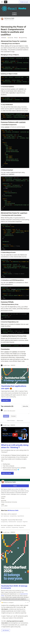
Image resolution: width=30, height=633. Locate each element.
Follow (15, 486)
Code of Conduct (11, 420)
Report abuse (20, 420)
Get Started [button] (6, 630)
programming (23, 37)
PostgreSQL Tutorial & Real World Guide (14, 520)
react (16, 37)
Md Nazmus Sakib (9, 18)
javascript (10, 37)
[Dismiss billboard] (28, 602)
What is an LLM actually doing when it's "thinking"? (14, 446)
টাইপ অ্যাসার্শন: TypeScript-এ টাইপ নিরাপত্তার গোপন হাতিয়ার (13, 526)
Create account (24, 2)
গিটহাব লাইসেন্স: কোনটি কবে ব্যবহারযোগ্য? (12, 515)
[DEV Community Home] (5, 2)
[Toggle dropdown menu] (28, 365)
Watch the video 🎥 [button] (7, 473)
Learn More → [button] (6, 400)
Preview (13, 416)
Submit (6, 416)
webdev (3, 37)
